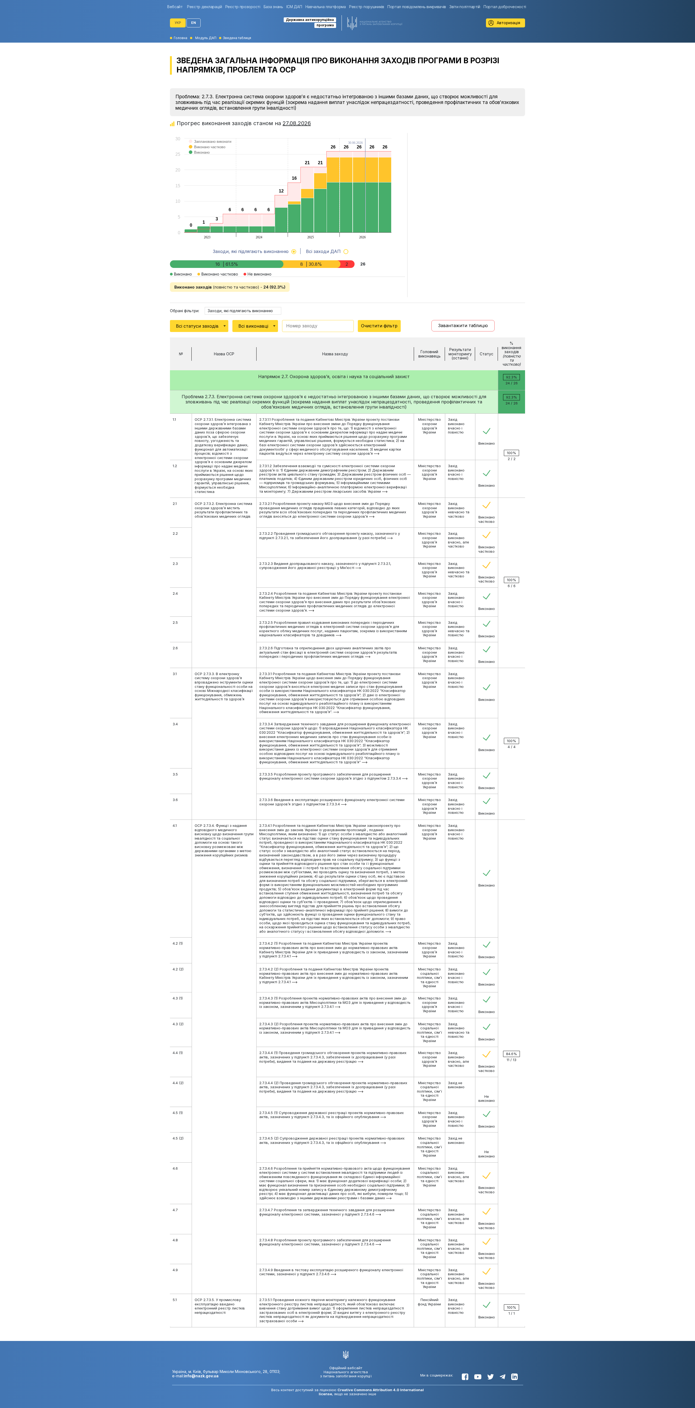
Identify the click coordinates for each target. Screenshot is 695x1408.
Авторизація (508, 22)
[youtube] (478, 1377)
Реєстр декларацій (204, 6)
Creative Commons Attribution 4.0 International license (371, 1392)
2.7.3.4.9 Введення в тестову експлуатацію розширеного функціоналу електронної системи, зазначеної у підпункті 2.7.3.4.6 (331, 1272)
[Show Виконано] (199, 158)
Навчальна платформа (325, 6)
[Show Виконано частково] (207, 152)
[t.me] (502, 1377)
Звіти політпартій (464, 6)
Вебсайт (175, 6)
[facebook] (465, 1377)
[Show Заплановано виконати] (210, 147)
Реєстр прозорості (242, 6)
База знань (273, 6)
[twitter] (490, 1377)
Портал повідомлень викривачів (416, 6)
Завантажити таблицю (463, 325)
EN (193, 23)
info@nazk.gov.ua (201, 1376)
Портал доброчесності (505, 6)
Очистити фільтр (379, 325)
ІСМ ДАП (294, 6)
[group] (176, 6)
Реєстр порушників (366, 6)
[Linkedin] (514, 1377)
